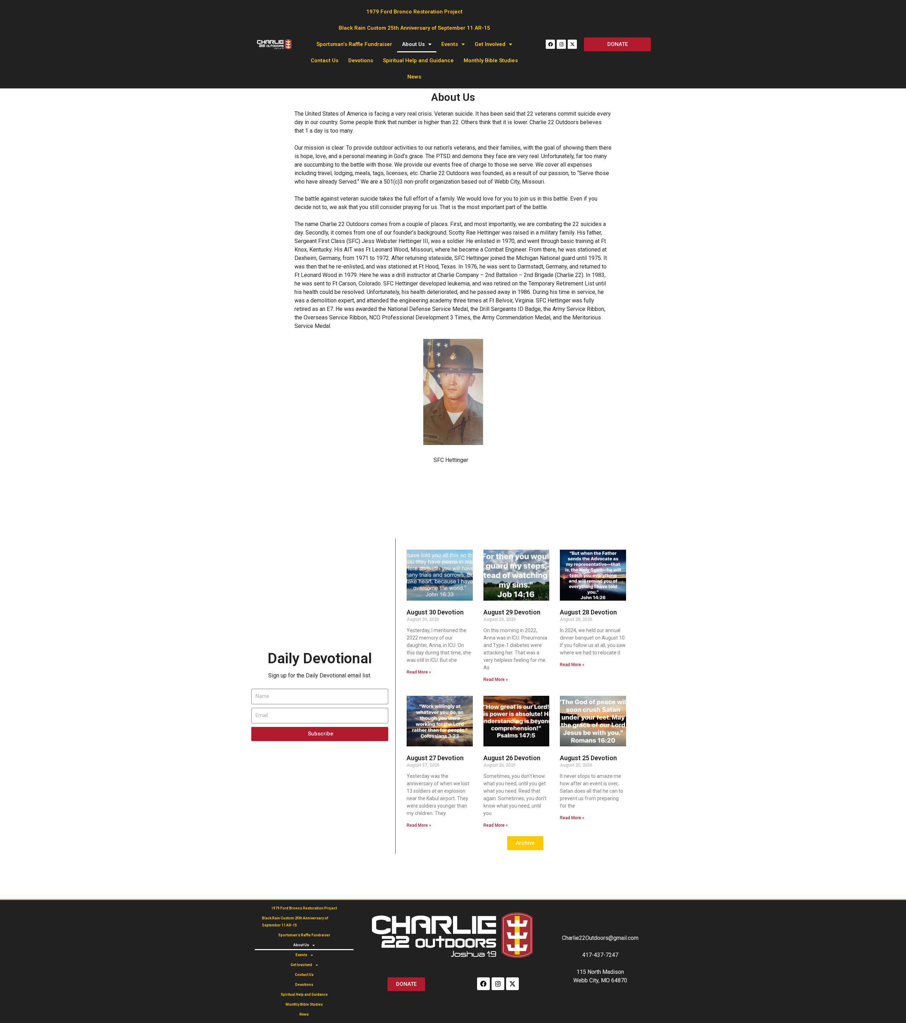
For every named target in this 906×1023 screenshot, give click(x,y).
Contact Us (324, 60)
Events (449, 44)
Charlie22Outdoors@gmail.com (600, 938)
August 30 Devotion (435, 612)
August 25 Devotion (588, 758)
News (414, 77)
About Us (413, 44)
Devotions (360, 60)
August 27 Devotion (435, 758)
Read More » (419, 672)
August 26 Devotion (511, 758)
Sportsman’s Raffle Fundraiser (354, 44)
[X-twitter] (572, 44)
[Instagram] (561, 44)
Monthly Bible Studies (491, 60)
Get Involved (490, 44)
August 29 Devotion (511, 612)
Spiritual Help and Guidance (418, 60)
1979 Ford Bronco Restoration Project (414, 11)
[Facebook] (550, 44)
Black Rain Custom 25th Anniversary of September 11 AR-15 (414, 28)
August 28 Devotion (588, 612)
